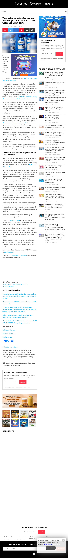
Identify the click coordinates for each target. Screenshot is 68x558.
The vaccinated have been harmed (14, 123)
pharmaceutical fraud (23, 355)
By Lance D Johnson (56, 79)
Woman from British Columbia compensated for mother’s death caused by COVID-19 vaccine (54, 134)
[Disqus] (19, 456)
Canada (4, 352)
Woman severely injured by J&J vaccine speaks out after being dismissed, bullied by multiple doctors (54, 75)
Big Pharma (16, 350)
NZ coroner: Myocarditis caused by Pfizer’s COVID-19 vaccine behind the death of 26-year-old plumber (55, 92)
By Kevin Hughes (55, 137)
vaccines (5, 359)
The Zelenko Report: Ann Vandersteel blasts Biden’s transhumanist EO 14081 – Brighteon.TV (52, 118)
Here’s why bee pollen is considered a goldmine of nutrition (55, 141)
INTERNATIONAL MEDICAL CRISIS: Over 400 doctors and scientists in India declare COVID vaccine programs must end (54, 150)
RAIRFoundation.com (9, 330)
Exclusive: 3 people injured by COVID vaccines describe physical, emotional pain (54, 181)
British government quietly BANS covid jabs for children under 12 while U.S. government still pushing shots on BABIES (55, 217)
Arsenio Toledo (17, 26)
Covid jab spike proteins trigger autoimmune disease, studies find (54, 126)
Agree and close (51, 548)
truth (9, 357)
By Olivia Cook (55, 144)
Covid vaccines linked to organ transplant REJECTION (53, 166)
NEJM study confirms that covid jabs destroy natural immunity (55, 188)
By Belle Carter (55, 122)
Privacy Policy (48, 544)
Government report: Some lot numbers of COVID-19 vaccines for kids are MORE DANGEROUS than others (55, 197)
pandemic (12, 355)
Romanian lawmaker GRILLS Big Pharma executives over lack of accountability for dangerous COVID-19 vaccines (19, 296)
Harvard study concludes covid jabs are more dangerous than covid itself (55, 84)
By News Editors (55, 112)
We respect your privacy (25, 539)
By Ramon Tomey (55, 95)
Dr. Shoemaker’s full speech (17, 255)
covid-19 (22, 352)
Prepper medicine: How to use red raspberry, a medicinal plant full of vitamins (55, 159)
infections (29, 352)
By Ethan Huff (54, 87)
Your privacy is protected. (9, 387)
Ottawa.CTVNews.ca (8, 333)
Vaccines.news (9, 252)
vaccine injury (27, 357)
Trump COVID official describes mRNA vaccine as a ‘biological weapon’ (54, 109)
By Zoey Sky (54, 162)
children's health (13, 352)
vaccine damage (17, 357)
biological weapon (27, 350)
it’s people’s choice (14, 220)
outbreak (5, 355)
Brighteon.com (9, 286)
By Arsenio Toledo (56, 104)
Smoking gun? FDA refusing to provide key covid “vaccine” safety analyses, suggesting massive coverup (55, 207)
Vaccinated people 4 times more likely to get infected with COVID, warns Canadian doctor (54, 100)
